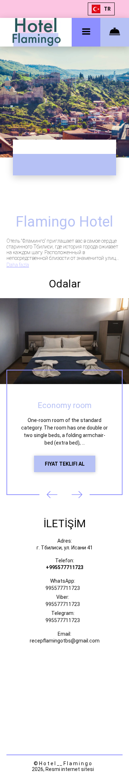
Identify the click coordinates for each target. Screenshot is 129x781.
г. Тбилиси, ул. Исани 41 (65, 547)
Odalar (65, 283)
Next (77, 494)
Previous (51, 494)
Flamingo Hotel (64, 221)
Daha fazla (17, 265)
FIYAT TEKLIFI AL (65, 464)
